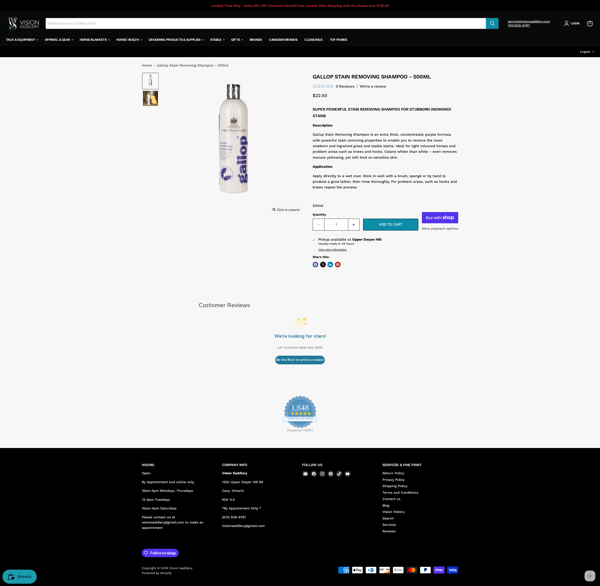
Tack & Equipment (21, 39)
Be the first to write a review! (300, 360)
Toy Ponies (338, 39)
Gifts (236, 39)
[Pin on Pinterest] (338, 264)
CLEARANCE (313, 39)
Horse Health (128, 39)
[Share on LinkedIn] (330, 264)
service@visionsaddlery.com (529, 21)
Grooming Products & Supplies (175, 39)
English (585, 51)
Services (389, 524)
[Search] (492, 23)
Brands (256, 39)
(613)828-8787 (519, 25)
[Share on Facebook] (315, 264)
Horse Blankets (94, 39)
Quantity (319, 214)
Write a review (373, 86)
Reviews (388, 531)
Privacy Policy (393, 479)
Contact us (391, 499)
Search (388, 518)
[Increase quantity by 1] (354, 224)
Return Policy (393, 473)
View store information (332, 249)
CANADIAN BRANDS (283, 39)
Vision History (393, 512)
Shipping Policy (394, 486)
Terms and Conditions (400, 492)
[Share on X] (323, 264)
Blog (385, 505)
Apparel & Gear (58, 39)
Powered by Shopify (157, 573)
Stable (216, 39)
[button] (572, 23)
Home (147, 65)
